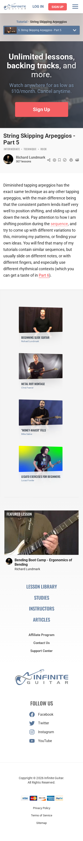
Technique (30, 149)
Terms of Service (41, 815)
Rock (44, 149)
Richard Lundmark (30, 157)
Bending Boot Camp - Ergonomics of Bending (43, 562)
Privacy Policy (41, 808)
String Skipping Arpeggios (48, 22)
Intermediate (12, 149)
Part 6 (44, 275)
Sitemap (41, 823)
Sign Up (58, 7)
